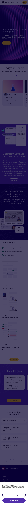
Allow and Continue (14, 500)
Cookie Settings (14, 495)
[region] (14, 493)
